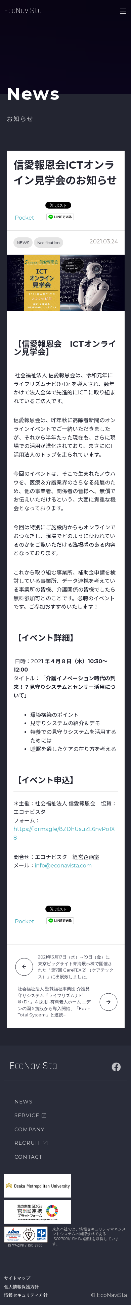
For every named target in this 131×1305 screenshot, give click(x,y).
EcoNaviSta (23, 10)
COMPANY (29, 1129)
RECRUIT (27, 1143)
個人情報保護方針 (21, 1286)
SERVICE (26, 1115)
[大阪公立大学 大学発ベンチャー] (37, 1186)
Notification (48, 242)
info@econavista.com (63, 865)
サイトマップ (17, 1278)
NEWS (23, 242)
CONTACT (28, 1157)
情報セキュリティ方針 (26, 1295)
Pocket (24, 218)
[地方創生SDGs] (37, 1212)
